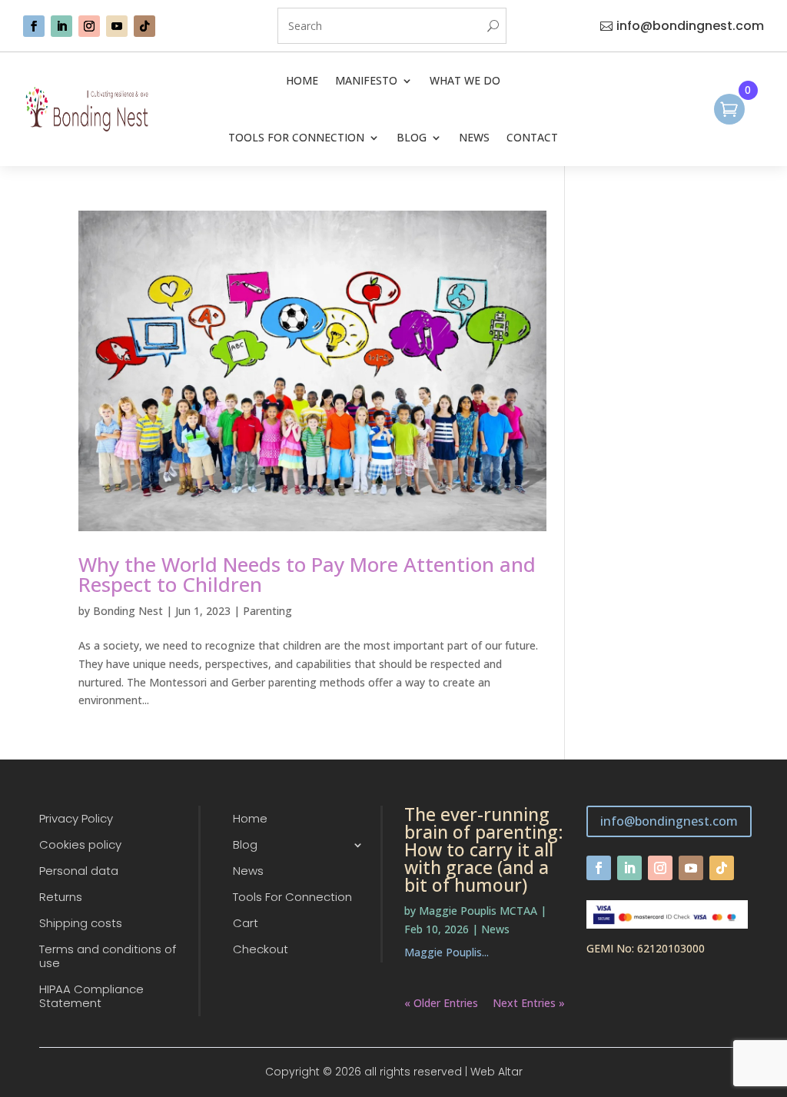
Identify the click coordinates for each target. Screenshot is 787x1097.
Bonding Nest (128, 610)
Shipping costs (80, 923)
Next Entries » (529, 1003)
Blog (245, 845)
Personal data (78, 871)
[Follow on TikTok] (144, 26)
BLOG (412, 137)
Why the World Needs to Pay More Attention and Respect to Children (307, 574)
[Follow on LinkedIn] (61, 26)
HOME (302, 80)
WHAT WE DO (465, 80)
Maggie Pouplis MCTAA (478, 910)
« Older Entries (441, 1003)
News (248, 871)
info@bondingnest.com (690, 26)
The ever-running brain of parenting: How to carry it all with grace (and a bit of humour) (483, 849)
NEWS (474, 137)
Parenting (267, 610)
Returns (60, 897)
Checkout (260, 949)
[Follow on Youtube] (117, 26)
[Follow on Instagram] (89, 26)
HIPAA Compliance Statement (91, 996)
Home (250, 819)
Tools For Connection (292, 897)
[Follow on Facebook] (34, 26)
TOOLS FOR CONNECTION (296, 137)
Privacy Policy (76, 819)
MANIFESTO (366, 80)
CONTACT (532, 137)
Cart (245, 923)
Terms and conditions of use (107, 956)
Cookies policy (80, 845)
